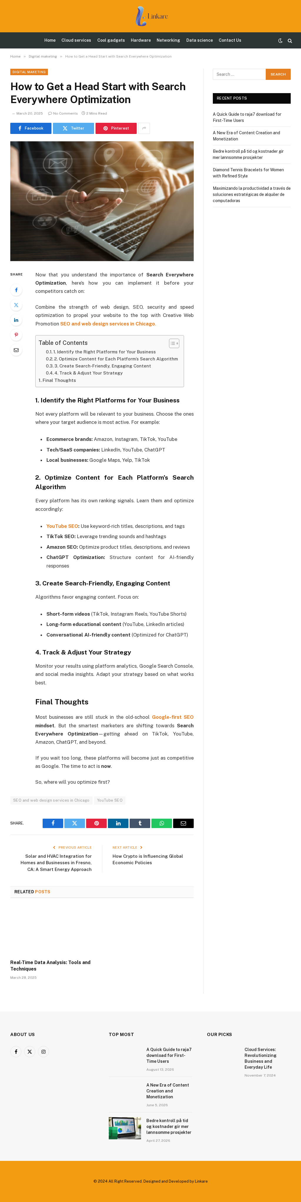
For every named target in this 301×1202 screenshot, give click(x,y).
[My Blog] (150, 16)
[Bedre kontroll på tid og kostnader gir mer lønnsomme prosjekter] (125, 1128)
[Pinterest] (16, 335)
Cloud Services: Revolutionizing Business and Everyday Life (261, 1058)
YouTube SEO (110, 800)
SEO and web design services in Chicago (51, 800)
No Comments (65, 113)
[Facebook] (16, 290)
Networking (168, 40)
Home (50, 40)
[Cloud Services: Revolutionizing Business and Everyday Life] (223, 1057)
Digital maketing (29, 72)
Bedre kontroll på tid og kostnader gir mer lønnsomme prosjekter (168, 1126)
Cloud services (76, 40)
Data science (199, 40)
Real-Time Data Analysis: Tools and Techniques (50, 966)
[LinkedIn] (16, 320)
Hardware (141, 40)
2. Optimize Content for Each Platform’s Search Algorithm (116, 358)
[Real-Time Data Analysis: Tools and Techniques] (53, 930)
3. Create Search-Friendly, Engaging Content (102, 365)
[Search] (289, 40)
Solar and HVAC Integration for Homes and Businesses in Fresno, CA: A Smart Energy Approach (56, 863)
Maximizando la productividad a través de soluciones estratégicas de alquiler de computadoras (252, 194)
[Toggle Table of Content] (171, 343)
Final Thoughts (59, 380)
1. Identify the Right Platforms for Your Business (104, 351)
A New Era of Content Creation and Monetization (167, 1091)
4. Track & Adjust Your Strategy (88, 372)
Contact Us (230, 40)
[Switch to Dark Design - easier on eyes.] (280, 40)
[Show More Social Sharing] (144, 128)
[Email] (16, 350)
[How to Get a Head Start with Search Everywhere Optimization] (102, 201)
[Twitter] (16, 305)
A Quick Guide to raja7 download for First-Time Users (169, 1055)
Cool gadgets (111, 40)
